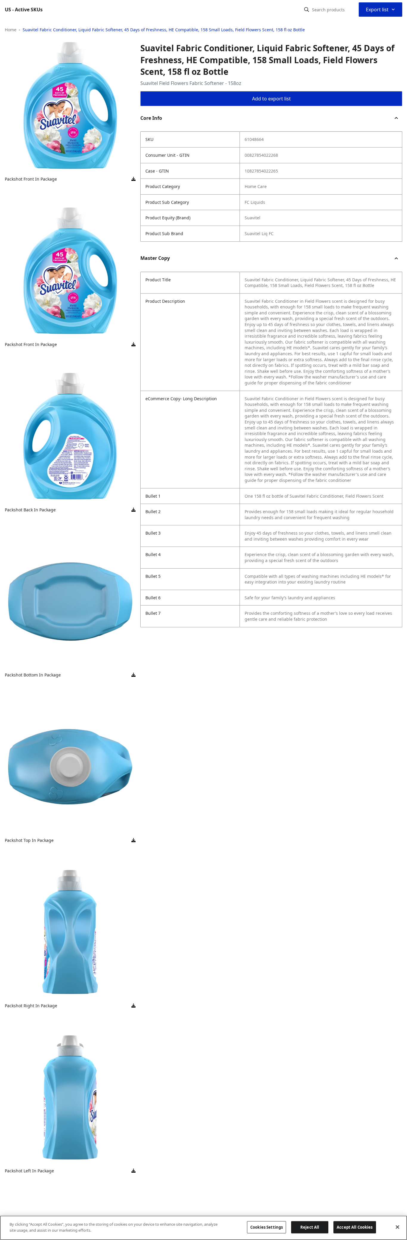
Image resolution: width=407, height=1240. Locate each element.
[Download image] (133, 179)
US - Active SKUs (24, 9)
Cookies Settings (266, 1227)
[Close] (397, 1226)
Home (10, 29)
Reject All (309, 1227)
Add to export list (271, 98)
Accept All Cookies (354, 1227)
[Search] (306, 9)
